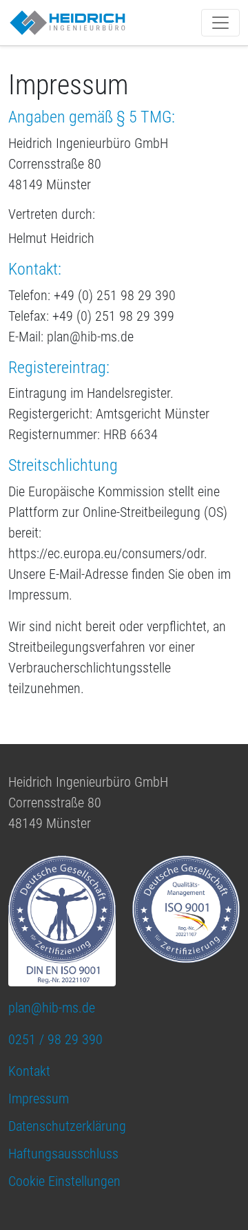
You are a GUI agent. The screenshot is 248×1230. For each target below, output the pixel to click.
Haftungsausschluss (63, 1153)
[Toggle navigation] (220, 22)
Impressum (38, 1098)
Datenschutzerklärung (67, 1126)
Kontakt (29, 1071)
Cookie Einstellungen (64, 1181)
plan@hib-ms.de (51, 1007)
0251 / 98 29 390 (55, 1039)
